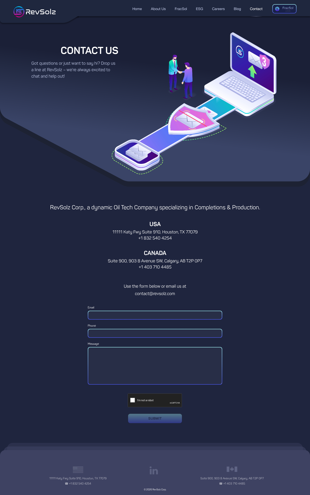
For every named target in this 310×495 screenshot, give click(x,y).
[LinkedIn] (155, 470)
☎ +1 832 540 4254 (78, 483)
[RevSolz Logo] (34, 11)
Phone (92, 325)
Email (91, 307)
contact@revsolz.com (155, 293)
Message (93, 344)
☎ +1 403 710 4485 (232, 483)
